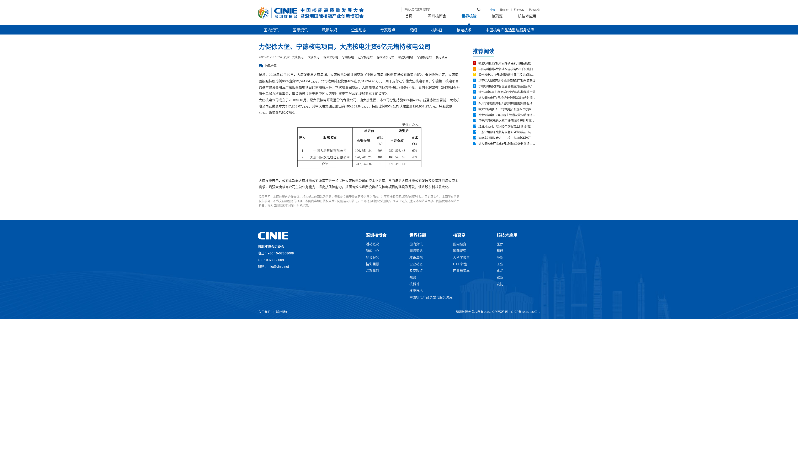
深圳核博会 (437, 16)
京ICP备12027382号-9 (525, 312)
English (504, 9)
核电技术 (464, 30)
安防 (500, 284)
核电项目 (441, 57)
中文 (492, 9)
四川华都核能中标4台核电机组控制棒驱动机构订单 (507, 103)
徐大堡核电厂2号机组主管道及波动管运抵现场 (507, 115)
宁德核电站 (424, 57)
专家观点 (387, 30)
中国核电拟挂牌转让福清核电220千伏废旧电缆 (507, 69)
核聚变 (497, 16)
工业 (500, 264)
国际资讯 (300, 30)
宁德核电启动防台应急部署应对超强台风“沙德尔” (507, 86)
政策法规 (329, 30)
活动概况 (372, 244)
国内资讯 (271, 30)
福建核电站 (405, 57)
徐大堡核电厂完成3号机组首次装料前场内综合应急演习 (507, 144)
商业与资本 (461, 271)
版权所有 (282, 312)
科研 (500, 251)
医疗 (500, 244)
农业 (500, 277)
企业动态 (358, 30)
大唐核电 (313, 57)
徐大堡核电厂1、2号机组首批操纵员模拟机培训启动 (507, 109)
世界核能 (469, 16)
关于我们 (264, 312)
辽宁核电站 (365, 57)
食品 (500, 271)
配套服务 (372, 257)
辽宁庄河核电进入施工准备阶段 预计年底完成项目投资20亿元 (507, 120)
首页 (409, 16)
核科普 (436, 30)
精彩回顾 (372, 264)
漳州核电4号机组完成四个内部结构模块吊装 (506, 92)
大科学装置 (461, 257)
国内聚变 (459, 244)
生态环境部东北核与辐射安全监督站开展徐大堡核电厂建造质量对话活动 (507, 132)
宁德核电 (348, 57)
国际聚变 (459, 251)
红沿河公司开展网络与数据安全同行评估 (504, 126)
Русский (534, 9)
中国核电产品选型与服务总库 (510, 30)
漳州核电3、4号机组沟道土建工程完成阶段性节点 (507, 74)
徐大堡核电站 (385, 57)
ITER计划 (460, 264)
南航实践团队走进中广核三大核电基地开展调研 (507, 138)
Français (519, 9)
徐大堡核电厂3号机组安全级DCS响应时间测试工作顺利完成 (507, 98)
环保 (500, 257)
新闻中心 (372, 251)
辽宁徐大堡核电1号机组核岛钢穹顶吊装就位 (506, 80)
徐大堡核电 (331, 57)
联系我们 (372, 271)
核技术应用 (527, 16)
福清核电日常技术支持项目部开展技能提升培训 (507, 63)
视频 (413, 30)
